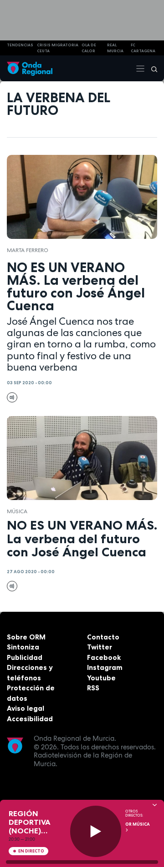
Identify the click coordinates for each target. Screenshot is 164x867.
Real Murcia (115, 48)
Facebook (104, 657)
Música (17, 511)
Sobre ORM (26, 637)
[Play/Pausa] (96, 831)
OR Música (137, 824)
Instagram (105, 667)
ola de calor (89, 48)
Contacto (103, 637)
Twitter (99, 647)
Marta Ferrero (27, 250)
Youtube (101, 678)
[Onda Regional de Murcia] (29, 68)
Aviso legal (25, 708)
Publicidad (24, 657)
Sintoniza (23, 647)
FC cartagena (143, 48)
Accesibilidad (30, 718)
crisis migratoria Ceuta (57, 48)
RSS (93, 688)
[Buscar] (151, 68)
